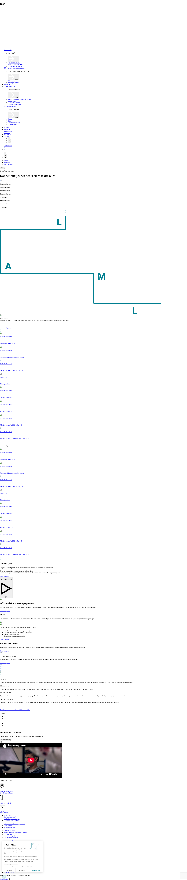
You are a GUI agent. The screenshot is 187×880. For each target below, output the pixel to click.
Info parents (7, 134)
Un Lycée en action (10, 86)
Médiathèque (8, 131)
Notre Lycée (7, 50)
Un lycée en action (9, 830)
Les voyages (11, 101)
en (9, 142)
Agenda (6, 127)
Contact (6, 136)
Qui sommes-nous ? (14, 63)
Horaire (10, 119)
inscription (7, 162)
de (9, 140)
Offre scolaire (12, 81)
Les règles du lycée (14, 122)
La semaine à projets (14, 102)
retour (16, 61)
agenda (6, 160)
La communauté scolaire (15, 66)
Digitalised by (4, 879)
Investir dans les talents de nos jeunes (19, 99)
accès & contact (9, 164)
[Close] (1, 742)
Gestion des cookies (10, 872)
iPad (9, 121)
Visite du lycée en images (15, 64)
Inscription (7, 84)
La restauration (12, 124)
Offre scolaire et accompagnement (14, 68)
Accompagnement (13, 82)
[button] (2, 168)
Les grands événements (15, 104)
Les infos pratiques (9, 106)
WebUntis (7, 133)
